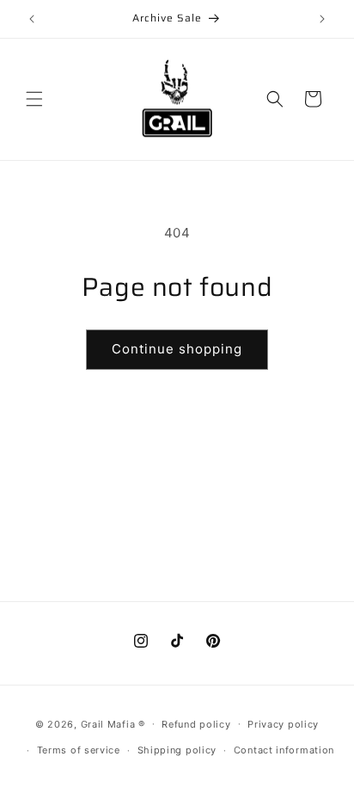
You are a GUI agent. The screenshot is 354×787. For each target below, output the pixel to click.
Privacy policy (283, 724)
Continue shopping (177, 349)
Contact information (284, 750)
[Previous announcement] (32, 19)
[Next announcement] (322, 19)
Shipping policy (177, 750)
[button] (34, 99)
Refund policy (196, 724)
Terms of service (78, 750)
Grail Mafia (109, 723)
